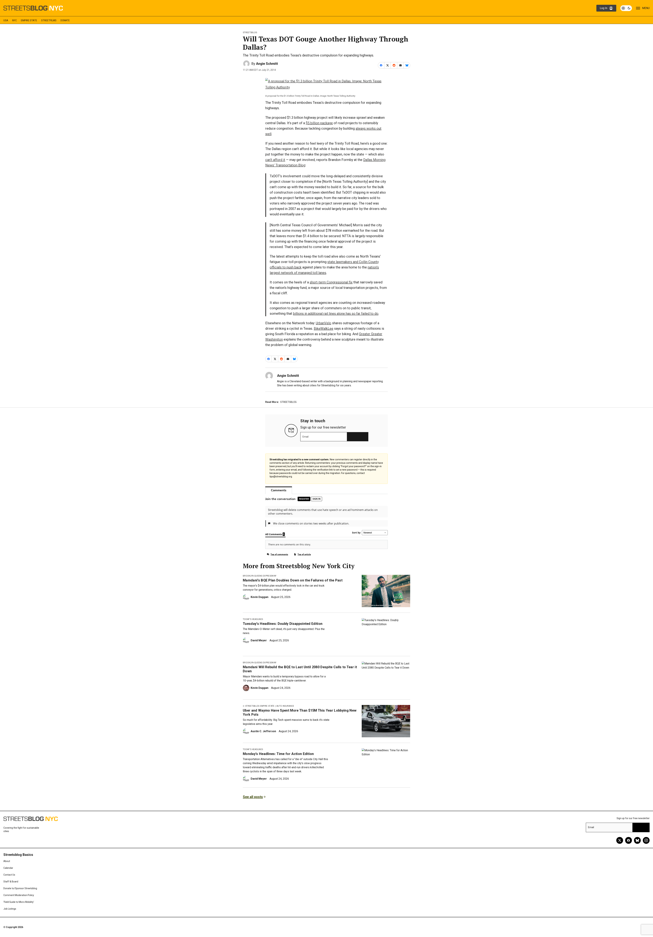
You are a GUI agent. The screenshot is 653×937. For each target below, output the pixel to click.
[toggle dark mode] (626, 8)
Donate (65, 20)
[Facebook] (628, 840)
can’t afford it (275, 160)
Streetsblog (250, 32)
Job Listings (9, 908)
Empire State (29, 20)
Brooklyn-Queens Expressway (259, 576)
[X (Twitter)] (619, 840)
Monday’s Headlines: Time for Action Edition (278, 754)
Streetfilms (48, 20)
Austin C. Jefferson (263, 731)
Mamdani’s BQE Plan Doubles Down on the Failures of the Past (292, 580)
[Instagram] (646, 840)
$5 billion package (319, 123)
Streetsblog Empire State (259, 706)
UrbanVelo (323, 323)
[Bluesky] (637, 840)
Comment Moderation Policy (18, 895)
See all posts (253, 797)
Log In (603, 8)
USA (5, 20)
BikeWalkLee (323, 328)
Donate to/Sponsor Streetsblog (20, 888)
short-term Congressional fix (331, 282)
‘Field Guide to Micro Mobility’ (18, 902)
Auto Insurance (285, 706)
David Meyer (259, 640)
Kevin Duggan (259, 597)
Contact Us (9, 874)
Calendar (8, 868)
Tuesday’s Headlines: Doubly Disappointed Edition (282, 624)
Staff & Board (10, 881)
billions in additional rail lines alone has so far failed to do (335, 313)
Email (305, 436)
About (6, 861)
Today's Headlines (253, 619)
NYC (14, 20)
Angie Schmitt (267, 64)
